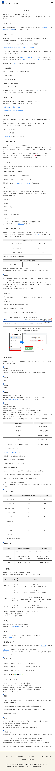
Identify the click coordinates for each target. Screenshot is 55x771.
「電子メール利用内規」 (9, 29)
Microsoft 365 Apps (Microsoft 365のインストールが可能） (19, 48)
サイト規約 (20, 756)
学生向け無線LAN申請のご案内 (12, 107)
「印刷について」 (37, 234)
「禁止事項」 (7, 136)
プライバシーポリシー (45, 756)
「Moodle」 (21, 224)
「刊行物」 (10, 637)
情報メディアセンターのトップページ (29, 57)
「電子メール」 (44, 27)
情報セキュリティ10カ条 (28, 759)
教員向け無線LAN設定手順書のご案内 (13, 111)
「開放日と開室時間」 (13, 399)
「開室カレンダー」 (29, 399)
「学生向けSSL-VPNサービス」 (22, 183)
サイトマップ (8, 756)
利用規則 (31, 756)
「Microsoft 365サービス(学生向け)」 (32, 59)
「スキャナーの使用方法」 (15, 626)
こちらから (13, 63)
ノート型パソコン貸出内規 (11, 452)
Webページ (43, 646)
